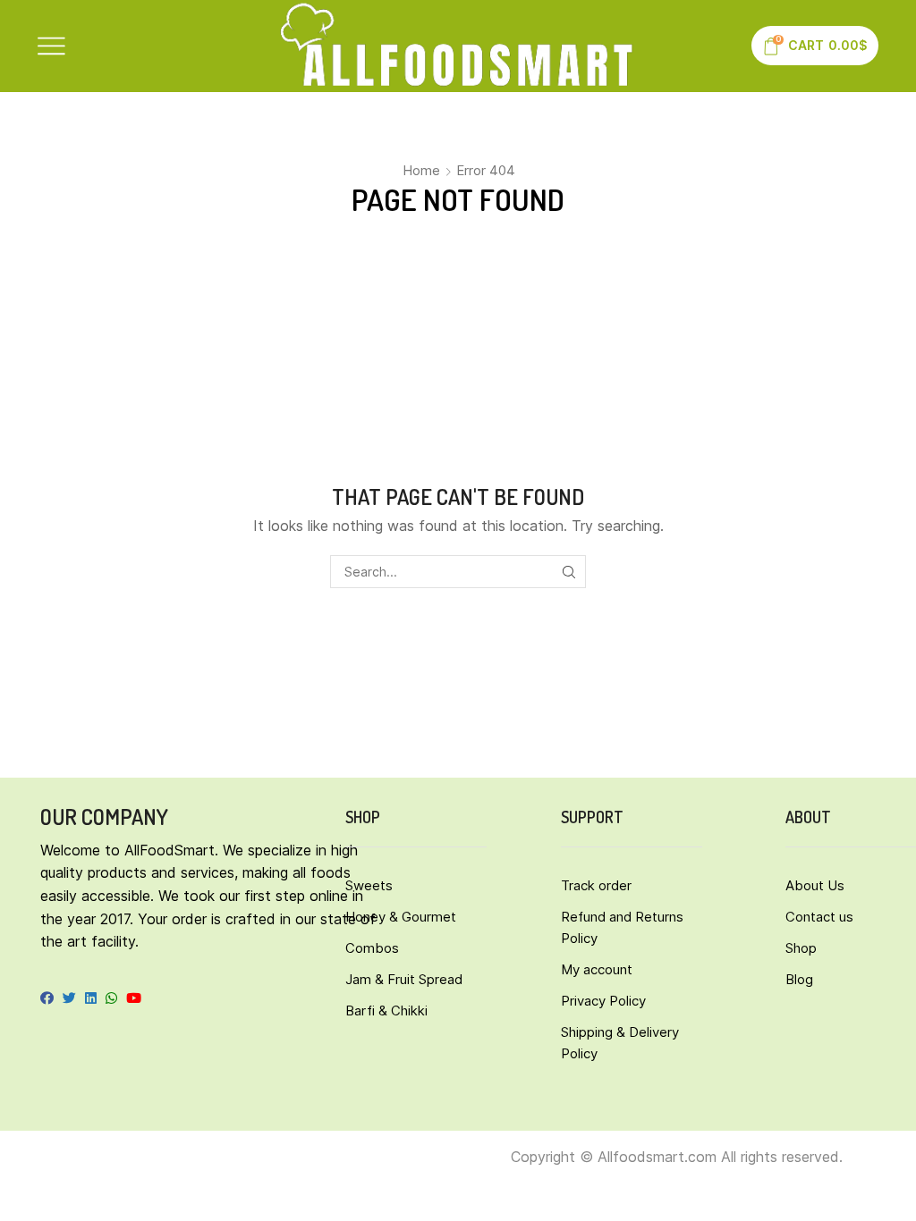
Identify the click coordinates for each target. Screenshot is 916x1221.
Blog (799, 979)
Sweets (369, 885)
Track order (596, 885)
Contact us (819, 916)
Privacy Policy (603, 1000)
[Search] (569, 571)
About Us (814, 885)
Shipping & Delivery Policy (620, 1042)
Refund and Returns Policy (622, 927)
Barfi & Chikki (386, 1010)
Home (421, 170)
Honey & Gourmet (400, 916)
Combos (372, 947)
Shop (801, 947)
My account (596, 969)
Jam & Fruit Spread (403, 979)
